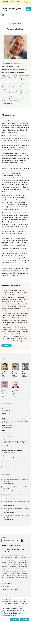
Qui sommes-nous (6, 586)
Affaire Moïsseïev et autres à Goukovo (15, 24)
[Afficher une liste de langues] (25, 2)
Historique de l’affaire (9, 467)
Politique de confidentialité (9, 589)
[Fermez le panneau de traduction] (28, 2)
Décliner (24, 619)
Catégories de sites (8, 540)
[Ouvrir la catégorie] (22, 540)
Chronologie (6, 345)
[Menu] (28, 9)
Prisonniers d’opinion (16, 23)
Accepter (14, 619)
